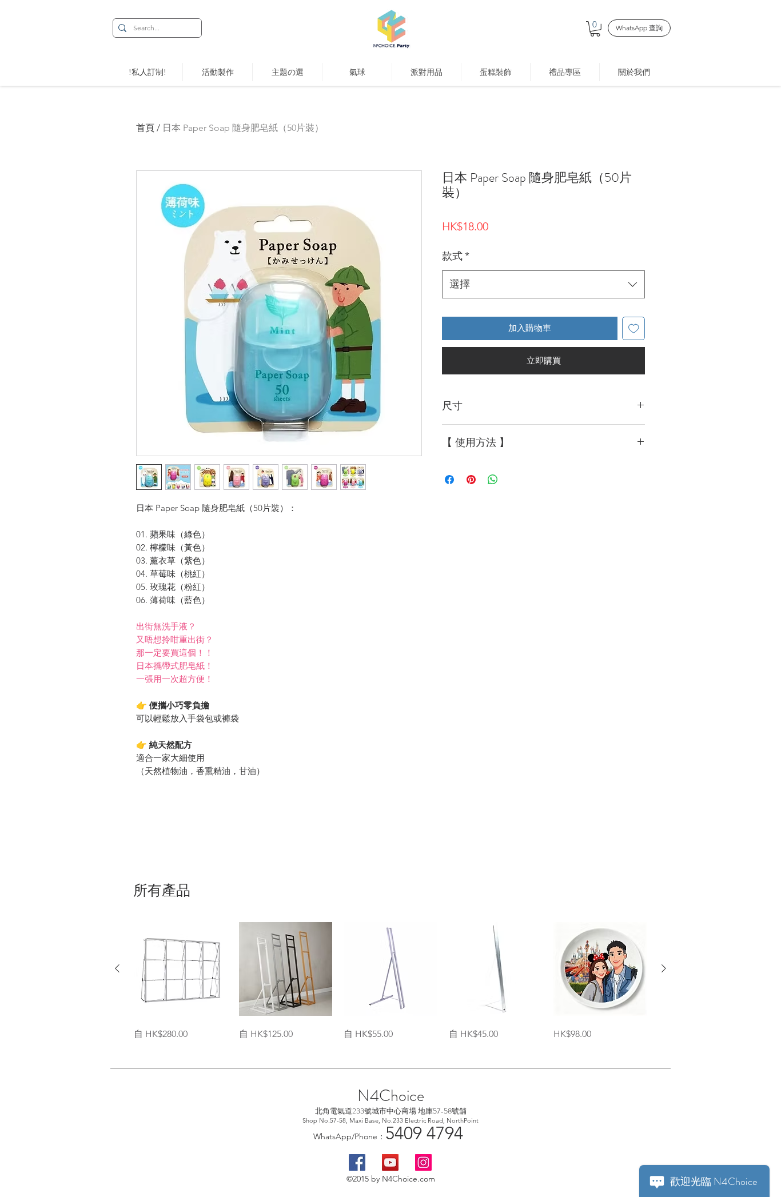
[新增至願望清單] (633, 328)
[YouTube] (390, 1162)
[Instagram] (423, 1162)
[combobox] (543, 284)
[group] (390, 981)
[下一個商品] (664, 968)
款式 (455, 256)
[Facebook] (357, 1162)
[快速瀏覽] (181, 969)
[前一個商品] (117, 968)
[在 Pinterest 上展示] (471, 479)
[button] (595, 29)
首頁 (145, 127)
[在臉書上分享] (449, 479)
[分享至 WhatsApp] (493, 479)
